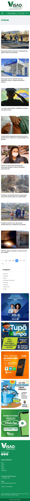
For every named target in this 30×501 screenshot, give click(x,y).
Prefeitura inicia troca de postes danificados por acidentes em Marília (13, 223)
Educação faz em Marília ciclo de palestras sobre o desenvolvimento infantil (12, 80)
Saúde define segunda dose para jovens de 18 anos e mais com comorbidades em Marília (15, 137)
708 (10, 260)
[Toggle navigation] (2, 13)
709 (13, 260)
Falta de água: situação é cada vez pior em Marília (14, 251)
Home (2, 463)
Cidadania (5, 276)
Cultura (5, 278)
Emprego (5, 284)
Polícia (2, 468)
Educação (5, 282)
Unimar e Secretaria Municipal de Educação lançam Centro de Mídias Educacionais (13, 167)
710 (17, 260)
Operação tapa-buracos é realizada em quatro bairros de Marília (14, 51)
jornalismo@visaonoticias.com (8, 483)
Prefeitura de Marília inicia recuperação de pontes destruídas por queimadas (14, 196)
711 (20, 260)
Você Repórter (12, 13)
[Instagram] (20, 13)
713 (2, 264)
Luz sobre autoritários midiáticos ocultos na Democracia (14, 109)
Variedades (4, 470)
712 (24, 260)
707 (6, 260)
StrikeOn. (19, 499)
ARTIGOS (5, 273)
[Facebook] (18, 13)
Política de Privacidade (6, 486)
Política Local (6, 286)
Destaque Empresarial (8, 280)
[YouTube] (23, 13)
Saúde (4, 289)
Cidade (2, 464)
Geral (2, 466)
